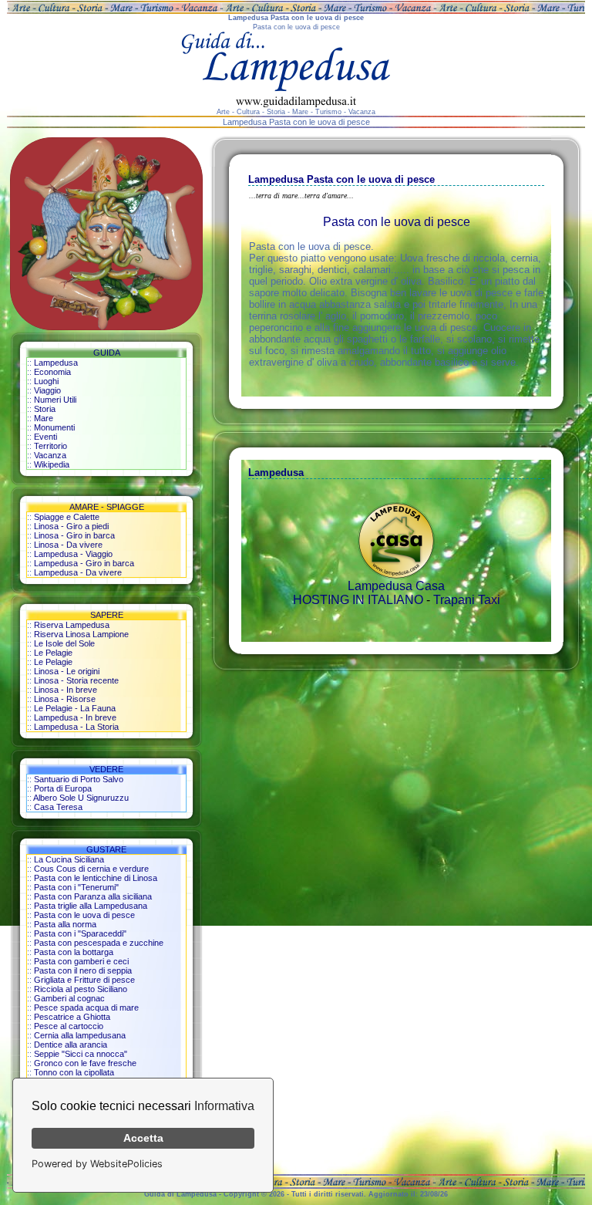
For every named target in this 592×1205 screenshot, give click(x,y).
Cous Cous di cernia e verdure (91, 868)
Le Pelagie (53, 652)
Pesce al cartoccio (68, 1026)
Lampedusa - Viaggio (73, 554)
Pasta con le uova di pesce (84, 915)
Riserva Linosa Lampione (81, 634)
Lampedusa (56, 362)
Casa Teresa (58, 807)
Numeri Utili (55, 399)
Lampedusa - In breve (75, 717)
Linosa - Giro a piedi (71, 526)
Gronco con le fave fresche (85, 1063)
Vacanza (50, 455)
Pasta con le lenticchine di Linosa (95, 878)
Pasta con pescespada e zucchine (98, 942)
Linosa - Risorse (65, 699)
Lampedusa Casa (396, 585)
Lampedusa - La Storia (76, 726)
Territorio (50, 446)
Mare (43, 418)
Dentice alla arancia (70, 1044)
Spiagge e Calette (66, 516)
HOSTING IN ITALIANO (358, 599)
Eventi (45, 436)
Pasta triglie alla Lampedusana (90, 905)
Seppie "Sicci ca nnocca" (80, 1053)
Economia (52, 371)
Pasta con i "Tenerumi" (76, 887)
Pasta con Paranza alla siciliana (93, 896)
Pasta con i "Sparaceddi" (80, 933)
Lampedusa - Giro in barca (84, 563)
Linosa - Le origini (66, 671)
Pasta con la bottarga (73, 952)
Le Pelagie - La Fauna (75, 708)
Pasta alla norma (65, 924)
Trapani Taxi (466, 599)
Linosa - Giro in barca (74, 535)
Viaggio (47, 390)
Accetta (143, 1138)
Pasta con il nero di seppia (83, 970)
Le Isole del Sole (64, 643)
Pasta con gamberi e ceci (81, 961)
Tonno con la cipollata (74, 1072)
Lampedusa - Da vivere (78, 572)
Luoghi (46, 381)
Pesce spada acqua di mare (86, 1007)
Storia (45, 408)
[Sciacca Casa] (396, 575)
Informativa (224, 1105)
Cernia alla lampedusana (80, 1035)
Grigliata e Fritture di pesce (84, 979)
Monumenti (54, 427)
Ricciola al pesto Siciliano (80, 989)
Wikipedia (51, 464)
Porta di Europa (63, 788)
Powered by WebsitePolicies (97, 1164)
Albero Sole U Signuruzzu (81, 797)
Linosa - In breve (65, 689)
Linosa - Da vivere (68, 544)
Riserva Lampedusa (71, 625)
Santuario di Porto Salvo (78, 779)
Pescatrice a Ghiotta (72, 1016)
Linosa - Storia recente (76, 680)
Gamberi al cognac (69, 998)
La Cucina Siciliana (69, 859)
